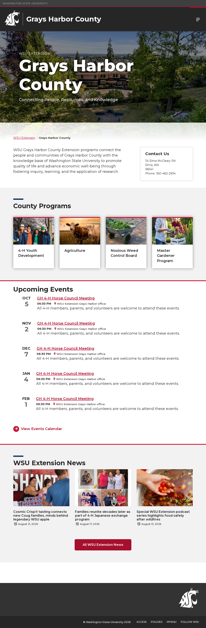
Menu (198, 19)
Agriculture (74, 250)
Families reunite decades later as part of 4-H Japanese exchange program (102, 515)
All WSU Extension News (103, 545)
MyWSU (171, 621)
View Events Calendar (41, 429)
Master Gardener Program (166, 255)
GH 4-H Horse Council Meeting (66, 298)
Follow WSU (190, 621)
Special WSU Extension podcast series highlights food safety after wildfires (163, 515)
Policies (156, 621)
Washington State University (25, 3)
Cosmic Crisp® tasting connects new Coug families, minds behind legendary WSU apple (40, 515)
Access (141, 621)
